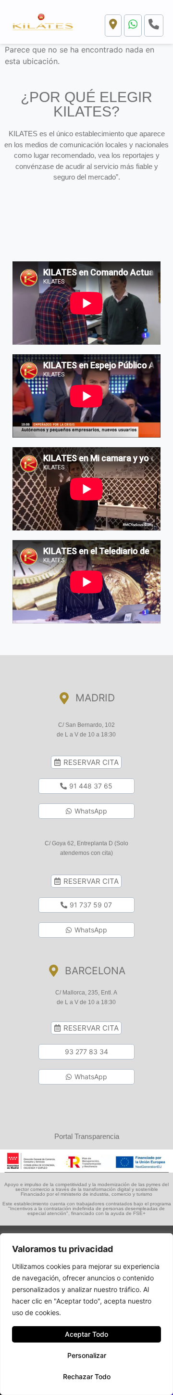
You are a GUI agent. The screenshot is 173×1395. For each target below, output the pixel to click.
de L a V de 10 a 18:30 (86, 734)
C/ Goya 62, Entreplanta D (79, 843)
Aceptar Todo (86, 1334)
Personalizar (86, 1355)
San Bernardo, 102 (90, 725)
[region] (86, 1314)
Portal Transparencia (86, 1136)
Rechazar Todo (87, 1376)
